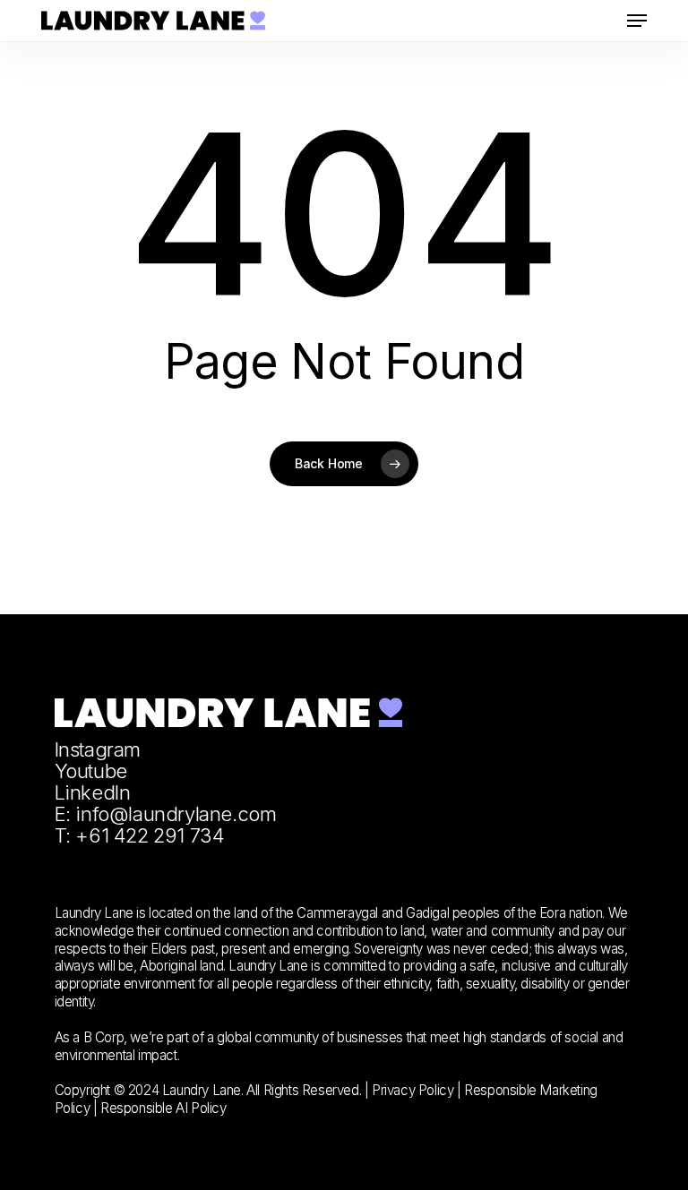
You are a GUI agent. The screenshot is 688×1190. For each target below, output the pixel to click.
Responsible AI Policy (163, 1108)
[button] (637, 21)
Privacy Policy (412, 1090)
